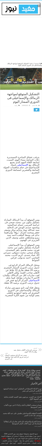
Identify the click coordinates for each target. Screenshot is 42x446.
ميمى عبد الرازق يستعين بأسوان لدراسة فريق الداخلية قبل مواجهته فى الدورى (16, 356)
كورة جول (12, 443)
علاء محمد (35, 105)
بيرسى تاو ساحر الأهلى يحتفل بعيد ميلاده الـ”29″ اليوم (25, 350)
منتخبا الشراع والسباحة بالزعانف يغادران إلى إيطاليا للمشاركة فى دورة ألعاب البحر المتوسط (23, 422)
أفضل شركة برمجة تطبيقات (16, 370)
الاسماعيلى (33, 280)
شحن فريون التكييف (23, 443)
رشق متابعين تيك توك (26, 441)
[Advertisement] (21, 41)
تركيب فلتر (29, 377)
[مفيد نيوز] (21, 8)
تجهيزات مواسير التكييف (10, 441)
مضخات (37, 377)
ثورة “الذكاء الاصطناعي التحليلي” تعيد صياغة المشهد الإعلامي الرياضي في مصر (22, 390)
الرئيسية (37, 63)
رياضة (31, 63)
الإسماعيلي (22, 165)
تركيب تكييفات (36, 443)
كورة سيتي (4, 443)
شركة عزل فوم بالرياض (16, 372)
